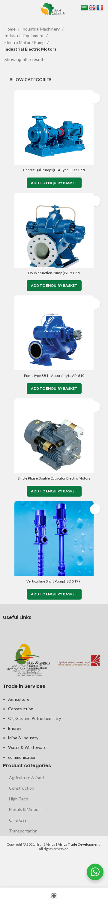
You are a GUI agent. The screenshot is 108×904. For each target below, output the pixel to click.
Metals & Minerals (26, 809)
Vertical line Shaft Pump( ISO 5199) (54, 581)
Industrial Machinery (41, 28)
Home (10, 28)
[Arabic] (84, 8)
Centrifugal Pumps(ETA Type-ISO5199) (54, 170)
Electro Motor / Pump (25, 42)
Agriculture (18, 699)
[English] (92, 8)
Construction (20, 708)
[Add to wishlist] (95, 98)
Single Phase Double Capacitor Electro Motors (54, 478)
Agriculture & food (26, 777)
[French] (100, 8)
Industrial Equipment (24, 35)
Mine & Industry (23, 737)
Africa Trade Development (79, 844)
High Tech (18, 798)
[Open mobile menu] (5, 9)
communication (22, 757)
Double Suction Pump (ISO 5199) (54, 273)
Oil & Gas (18, 820)
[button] (54, 183)
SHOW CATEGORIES (30, 79)
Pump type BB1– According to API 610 (54, 375)
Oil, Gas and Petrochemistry (34, 718)
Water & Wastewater (28, 747)
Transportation (23, 830)
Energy (14, 728)
